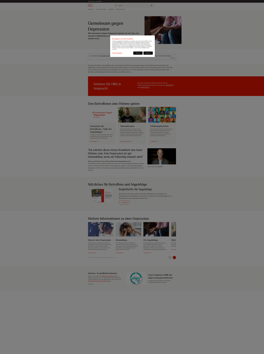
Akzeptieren (148, 53)
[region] (132, 46)
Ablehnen (138, 53)
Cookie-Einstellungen (117, 52)
